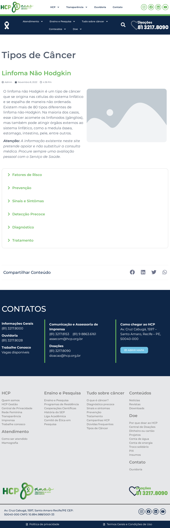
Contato (118, 7)
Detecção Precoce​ (28, 214)
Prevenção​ (21, 188)
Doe (75, 29)
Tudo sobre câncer (93, 21)
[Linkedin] (158, 7)
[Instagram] (144, 7)
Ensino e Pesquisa (60, 21)
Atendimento (31, 21)
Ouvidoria (100, 7)
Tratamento (23, 240)
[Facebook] (151, 7)
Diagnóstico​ (23, 227)
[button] (85, 174)
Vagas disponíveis (15, 352)
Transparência (75, 7)
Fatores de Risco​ (27, 175)
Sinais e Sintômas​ (28, 201)
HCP (52, 7)
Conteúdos (55, 29)
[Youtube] (165, 7)
